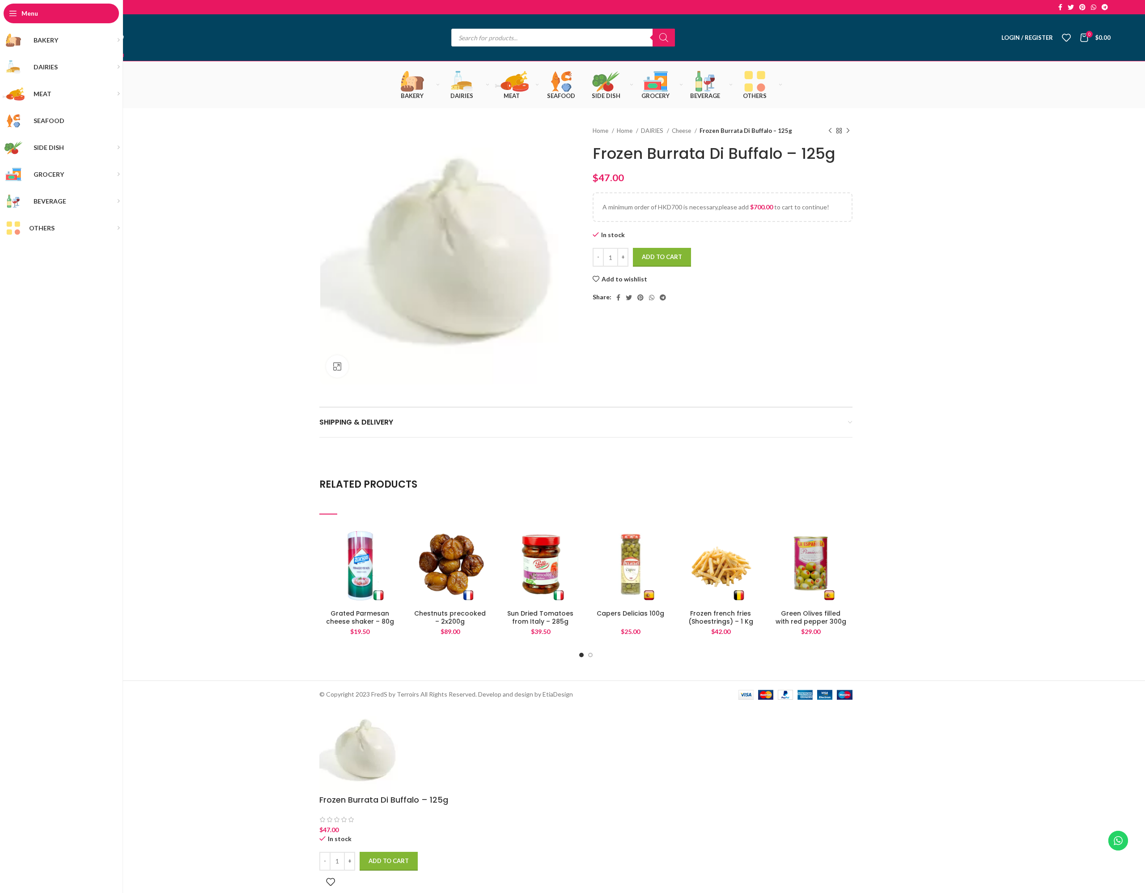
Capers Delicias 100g (630, 613)
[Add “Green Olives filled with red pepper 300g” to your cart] (845, 559)
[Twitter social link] (1071, 7)
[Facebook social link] (1060, 7)
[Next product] (848, 131)
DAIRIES (653, 130)
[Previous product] (830, 131)
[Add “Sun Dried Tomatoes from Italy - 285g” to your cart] (574, 559)
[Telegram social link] (1105, 7)
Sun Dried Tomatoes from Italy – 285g (540, 617)
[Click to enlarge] (337, 366)
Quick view (394, 579)
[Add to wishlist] (394, 538)
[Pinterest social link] (1082, 7)
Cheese (682, 130)
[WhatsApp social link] (1093, 7)
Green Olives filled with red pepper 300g (811, 617)
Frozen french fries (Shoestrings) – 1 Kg (720, 617)
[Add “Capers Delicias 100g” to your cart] (664, 559)
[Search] (664, 38)
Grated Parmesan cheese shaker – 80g (360, 617)
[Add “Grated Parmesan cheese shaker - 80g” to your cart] (394, 559)
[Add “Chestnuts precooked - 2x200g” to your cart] (484, 559)
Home (601, 130)
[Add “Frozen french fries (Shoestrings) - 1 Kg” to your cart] (754, 559)
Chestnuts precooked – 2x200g (450, 617)
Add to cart (662, 256)
